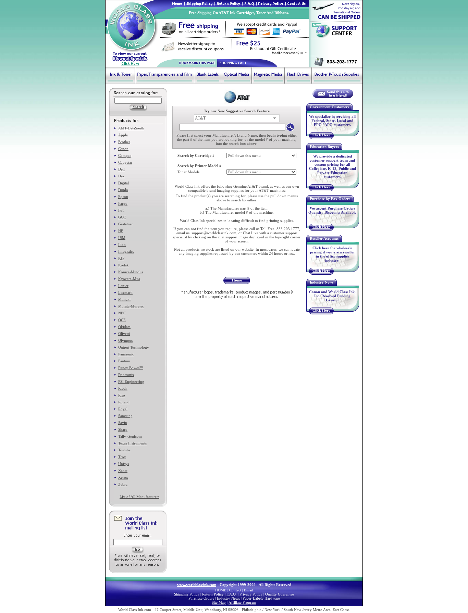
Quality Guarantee (279, 594)
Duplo (123, 190)
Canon (123, 149)
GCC (122, 217)
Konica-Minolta (130, 272)
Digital (123, 183)
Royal (122, 409)
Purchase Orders (201, 598)
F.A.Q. (231, 594)
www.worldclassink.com (196, 585)
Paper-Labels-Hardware (261, 598)
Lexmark (125, 292)
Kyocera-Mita (129, 279)
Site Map (219, 602)
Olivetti (124, 333)
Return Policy (213, 594)
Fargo (122, 203)
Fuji (121, 210)
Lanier (123, 286)
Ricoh (122, 388)
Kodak (123, 265)
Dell (121, 169)
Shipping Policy (186, 594)
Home (237, 280)
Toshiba (124, 450)
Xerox (123, 477)
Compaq (125, 155)
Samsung (125, 416)
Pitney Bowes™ (130, 368)
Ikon (122, 244)
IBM (121, 238)
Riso (121, 395)
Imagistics (126, 251)
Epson (123, 197)
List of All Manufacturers (139, 497)
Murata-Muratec (131, 306)
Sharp (122, 429)
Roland (124, 402)
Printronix (126, 375)
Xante (122, 470)
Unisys (123, 464)
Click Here (321, 135)
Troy (122, 457)
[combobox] (237, 118)
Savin (122, 423)
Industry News (228, 598)
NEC (122, 313)
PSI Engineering (131, 381)
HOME (220, 590)
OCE (122, 320)
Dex (121, 176)
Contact (235, 590)
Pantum (124, 361)
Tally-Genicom (130, 436)
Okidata (124, 327)
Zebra (122, 484)
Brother (124, 142)
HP (120, 231)
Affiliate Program (242, 602)
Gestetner (125, 224)
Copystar (125, 162)
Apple (123, 135)
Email (248, 590)
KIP (121, 258)
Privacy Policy (250, 594)
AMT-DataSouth (131, 128)
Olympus (125, 340)
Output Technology (133, 347)
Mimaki (124, 299)
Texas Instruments (132, 443)
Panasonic (126, 354)
